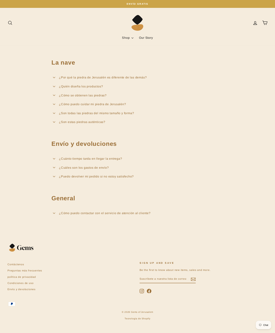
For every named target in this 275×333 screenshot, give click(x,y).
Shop (126, 37)
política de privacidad (21, 277)
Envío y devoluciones (21, 289)
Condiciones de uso (20, 283)
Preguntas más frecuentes (24, 270)
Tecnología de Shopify (137, 318)
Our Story (146, 37)
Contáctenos (15, 264)
